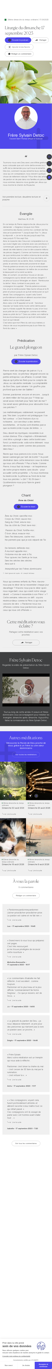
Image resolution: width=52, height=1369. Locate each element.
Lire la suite (11, 814)
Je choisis (26, 1365)
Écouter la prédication (28, 361)
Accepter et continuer (43, 1365)
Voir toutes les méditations (26, 755)
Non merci (9, 1365)
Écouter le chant (28, 507)
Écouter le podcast (20, 40)
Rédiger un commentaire (21, 54)
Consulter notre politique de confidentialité (16, 1356)
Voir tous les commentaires (26, 1143)
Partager (42, 40)
